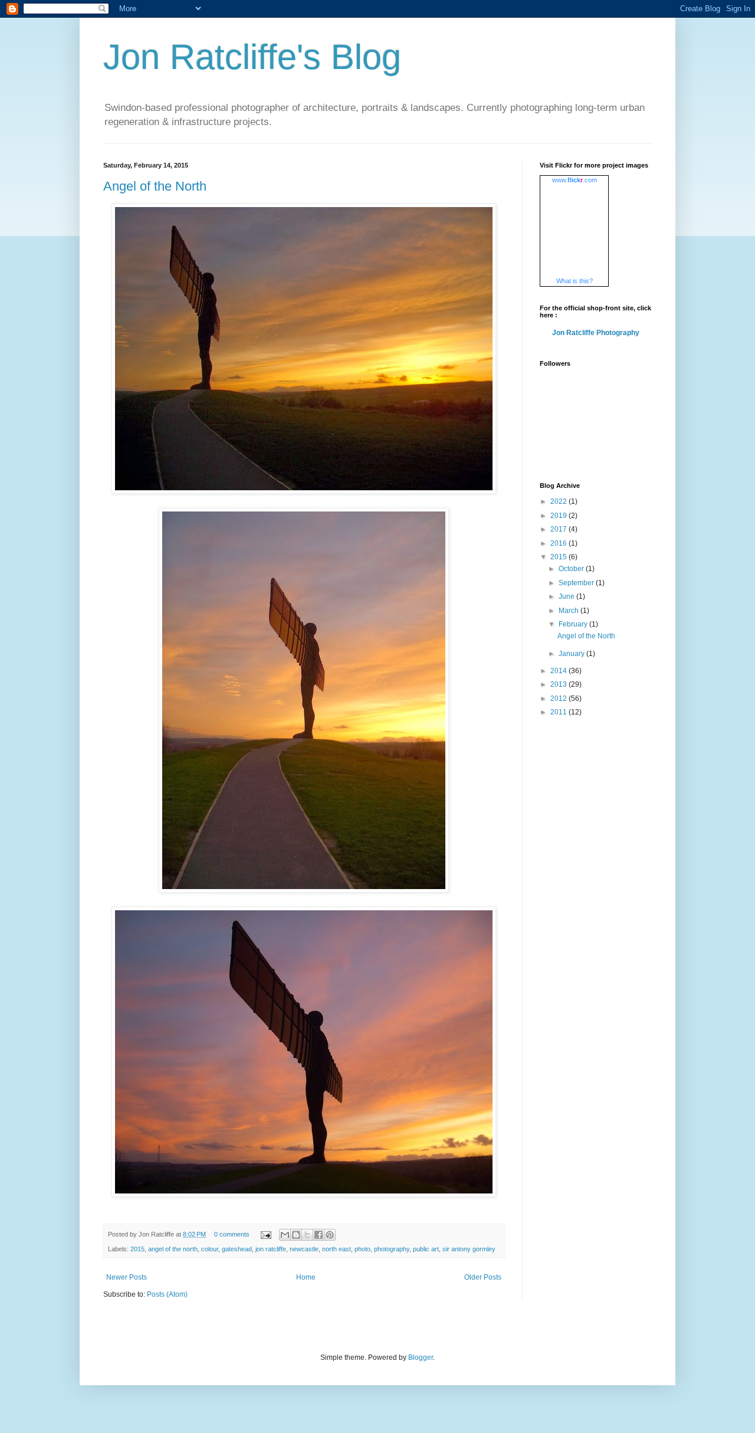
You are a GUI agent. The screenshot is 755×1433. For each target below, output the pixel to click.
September (577, 583)
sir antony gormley (468, 1248)
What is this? (574, 280)
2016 (559, 543)
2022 (559, 501)
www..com (574, 179)
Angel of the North (154, 186)
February (574, 624)
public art (426, 1248)
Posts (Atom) (167, 1294)
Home (306, 1277)
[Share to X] (307, 1235)
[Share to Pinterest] (330, 1235)
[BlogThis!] (296, 1235)
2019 (559, 515)
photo (362, 1248)
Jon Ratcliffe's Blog (252, 57)
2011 (559, 712)
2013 (559, 684)
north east (336, 1248)
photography (391, 1248)
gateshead (237, 1248)
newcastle (304, 1248)
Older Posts (482, 1277)
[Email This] (285, 1235)
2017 (559, 529)
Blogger (420, 1357)
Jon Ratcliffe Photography (595, 333)
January (572, 654)
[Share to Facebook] (318, 1235)
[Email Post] (265, 1234)
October (572, 569)
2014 (559, 671)
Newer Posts (126, 1277)
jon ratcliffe (270, 1248)
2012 (559, 698)
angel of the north (173, 1248)
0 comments (232, 1234)
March (569, 610)
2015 (137, 1248)
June (567, 596)
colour (209, 1248)
